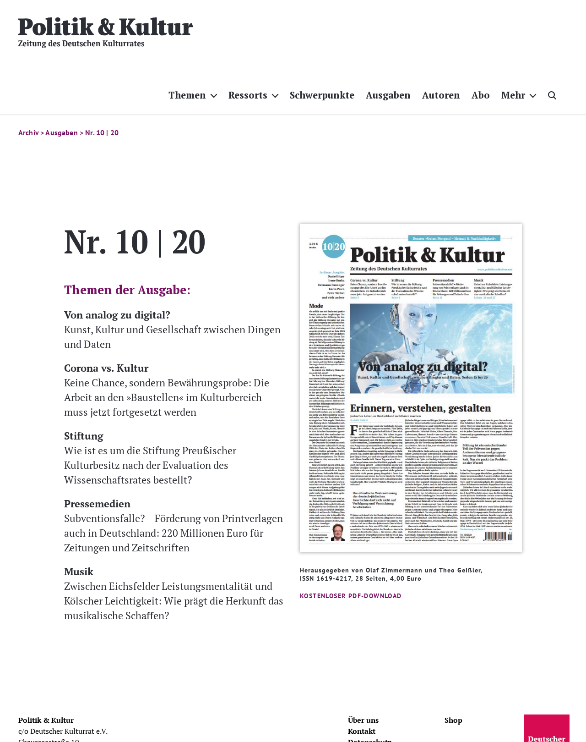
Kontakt (361, 731)
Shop (453, 720)
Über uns (363, 720)
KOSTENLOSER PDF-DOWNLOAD (351, 596)
